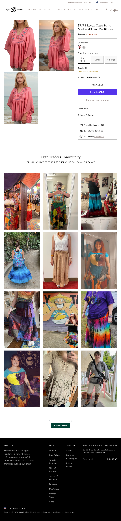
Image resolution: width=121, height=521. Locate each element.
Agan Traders (24, 512)
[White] (84, 47)
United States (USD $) (107, 3)
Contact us (99, 136)
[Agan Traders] (14, 9)
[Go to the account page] (110, 9)
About (69, 450)
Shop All (53, 450)
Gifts (51, 501)
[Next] (101, 9)
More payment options (97, 99)
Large (97, 59)
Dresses (53, 484)
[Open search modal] (105, 9)
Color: (83, 42)
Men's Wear (54, 488)
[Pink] (79, 47)
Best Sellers (54, 455)
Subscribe (112, 459)
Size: (88, 53)
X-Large (111, 59)
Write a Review (63, 426)
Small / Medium (84, 59)
